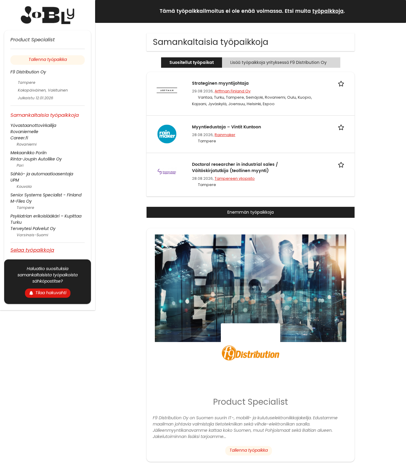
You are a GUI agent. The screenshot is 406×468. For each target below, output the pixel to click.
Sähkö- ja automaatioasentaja (41, 174)
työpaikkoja (328, 11)
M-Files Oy (21, 201)
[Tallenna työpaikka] (342, 83)
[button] (397, 11)
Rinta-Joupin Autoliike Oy (36, 159)
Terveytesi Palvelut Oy (33, 228)
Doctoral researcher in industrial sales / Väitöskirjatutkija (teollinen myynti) (235, 167)
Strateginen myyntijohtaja (220, 83)
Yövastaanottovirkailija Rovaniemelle (33, 128)
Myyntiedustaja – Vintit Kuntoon (226, 127)
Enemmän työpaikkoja (250, 212)
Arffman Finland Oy (233, 91)
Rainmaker (225, 134)
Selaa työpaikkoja (32, 249)
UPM (14, 180)
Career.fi (19, 138)
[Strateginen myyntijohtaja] (167, 90)
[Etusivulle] (47, 15)
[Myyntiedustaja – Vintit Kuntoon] (167, 134)
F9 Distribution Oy (28, 72)
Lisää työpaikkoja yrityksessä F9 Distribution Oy (278, 62)
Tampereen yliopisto (235, 178)
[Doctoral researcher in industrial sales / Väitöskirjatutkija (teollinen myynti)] (167, 171)
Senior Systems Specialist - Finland (45, 195)
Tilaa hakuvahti (50, 293)
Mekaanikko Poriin (28, 153)
